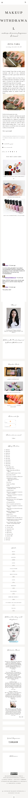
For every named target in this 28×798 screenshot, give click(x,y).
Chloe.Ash (13, 671)
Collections (13, 568)
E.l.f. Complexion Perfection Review (13, 378)
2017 (7, 455)
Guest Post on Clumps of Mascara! (14, 476)
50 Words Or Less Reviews (13, 602)
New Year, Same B (9, 692)
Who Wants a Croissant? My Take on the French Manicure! (13, 709)
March (8, 532)
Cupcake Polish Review (14, 392)
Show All (21, 716)
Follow (13, 438)
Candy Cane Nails (10, 484)
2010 (7, 538)
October (9, 527)
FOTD (13, 580)
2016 (7, 456)
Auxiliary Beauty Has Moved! (12, 683)
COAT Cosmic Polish (11, 515)
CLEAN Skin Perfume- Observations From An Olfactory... (12, 479)
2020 (7, 449)
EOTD (13, 563)
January (9, 535)
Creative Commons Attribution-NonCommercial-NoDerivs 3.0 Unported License (14, 781)
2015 (7, 458)
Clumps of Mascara (13, 691)
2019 (7, 451)
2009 (7, 539)
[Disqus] (14, 242)
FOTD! (8, 485)
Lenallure (13, 653)
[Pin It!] (13, 152)
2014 (7, 460)
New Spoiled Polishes (11, 497)
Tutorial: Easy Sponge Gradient (14, 406)
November (9, 525)
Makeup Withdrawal (14, 20)
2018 (7, 453)
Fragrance (13, 591)
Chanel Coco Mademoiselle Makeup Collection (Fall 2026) (13, 662)
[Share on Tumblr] (16, 152)
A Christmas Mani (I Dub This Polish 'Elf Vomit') (13, 488)
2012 (7, 463)
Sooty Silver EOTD (11, 474)
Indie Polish (13, 574)
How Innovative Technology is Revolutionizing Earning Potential (13, 673)
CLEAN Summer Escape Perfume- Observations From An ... (14, 520)
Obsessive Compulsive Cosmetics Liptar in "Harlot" (14, 492)
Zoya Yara (8, 482)
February (9, 534)
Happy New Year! (10, 468)
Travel (14, 608)
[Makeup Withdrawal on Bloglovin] (13, 631)
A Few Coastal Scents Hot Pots (13, 503)
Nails (13, 551)
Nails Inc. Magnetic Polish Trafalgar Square (12, 512)
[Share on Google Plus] (15, 152)
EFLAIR (17, 793)
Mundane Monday (14, 597)
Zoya (11, 144)
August (8, 530)
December (9, 467)
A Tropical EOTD (10, 502)
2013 (7, 462)
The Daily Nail (13, 701)
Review (14, 557)
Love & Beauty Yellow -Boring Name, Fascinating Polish (13, 523)
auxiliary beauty (13, 681)
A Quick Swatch (10, 490)
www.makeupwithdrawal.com (13, 777)
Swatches (6, 144)
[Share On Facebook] (9, 152)
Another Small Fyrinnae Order (13, 473)
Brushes (13, 585)
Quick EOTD (9, 514)
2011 (7, 465)
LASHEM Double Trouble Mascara (14, 517)
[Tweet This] (11, 152)
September (9, 529)
